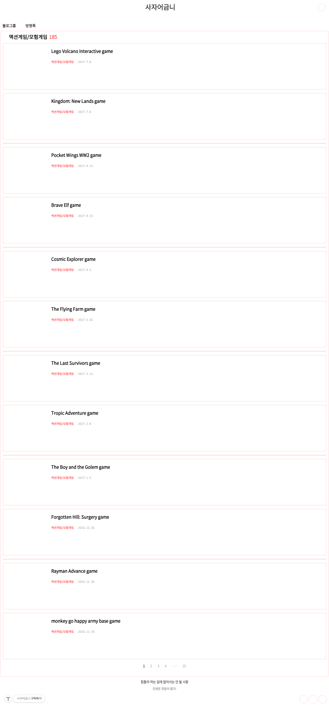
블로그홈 (9, 25)
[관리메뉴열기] (8, 698)
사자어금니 (160, 7)
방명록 (31, 25)
